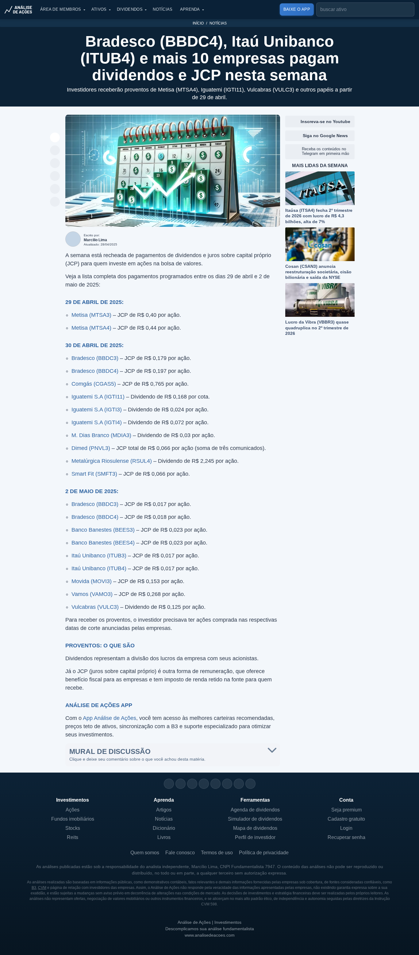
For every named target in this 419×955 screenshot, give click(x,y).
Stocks (72, 828)
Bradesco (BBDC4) (94, 371)
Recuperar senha (346, 837)
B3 (34, 888)
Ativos (99, 9)
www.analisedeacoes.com (210, 935)
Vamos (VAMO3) (92, 594)
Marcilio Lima (95, 240)
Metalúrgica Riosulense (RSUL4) (111, 461)
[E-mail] (250, 784)
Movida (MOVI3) (91, 581)
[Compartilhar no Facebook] (55, 176)
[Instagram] (169, 784)
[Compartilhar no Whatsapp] (55, 151)
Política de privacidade (264, 852)
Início (198, 23)
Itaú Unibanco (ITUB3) (98, 555)
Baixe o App (296, 9)
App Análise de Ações (109, 718)
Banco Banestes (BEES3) (103, 530)
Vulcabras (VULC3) (95, 607)
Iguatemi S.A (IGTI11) (98, 397)
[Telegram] (204, 784)
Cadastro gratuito (346, 819)
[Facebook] (180, 784)
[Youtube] (215, 784)
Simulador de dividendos (255, 819)
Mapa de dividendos (255, 828)
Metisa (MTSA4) (91, 328)
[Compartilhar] (55, 138)
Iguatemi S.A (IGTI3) (96, 409)
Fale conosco (180, 852)
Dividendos (130, 9)
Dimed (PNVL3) (90, 448)
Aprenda (190, 9)
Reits (72, 837)
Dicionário (164, 828)
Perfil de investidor (255, 837)
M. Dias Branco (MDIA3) (101, 435)
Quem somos (144, 852)
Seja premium (346, 809)
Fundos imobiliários (72, 819)
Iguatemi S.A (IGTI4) (96, 422)
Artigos (163, 809)
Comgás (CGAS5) (93, 384)
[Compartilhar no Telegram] (55, 163)
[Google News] (227, 784)
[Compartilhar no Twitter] (55, 189)
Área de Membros (60, 9)
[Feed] (239, 784)
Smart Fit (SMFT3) (94, 474)
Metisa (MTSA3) (91, 315)
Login (346, 828)
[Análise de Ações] (20, 9)
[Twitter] (192, 784)
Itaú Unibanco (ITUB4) (98, 568)
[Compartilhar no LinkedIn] (55, 202)
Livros (164, 837)
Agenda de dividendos (255, 809)
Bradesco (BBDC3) (94, 358)
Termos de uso (217, 852)
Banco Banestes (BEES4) (103, 543)
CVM (42, 888)
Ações (72, 809)
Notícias (162, 9)
